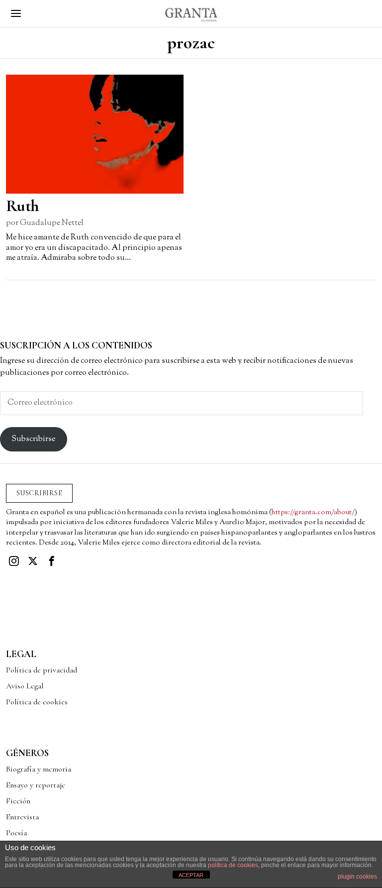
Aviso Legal (24, 686)
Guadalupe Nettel (52, 223)
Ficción (18, 801)
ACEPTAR (191, 875)
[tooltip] (14, 561)
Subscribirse (33, 439)
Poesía (16, 833)
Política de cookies (37, 702)
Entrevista (22, 817)
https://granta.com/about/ (313, 512)
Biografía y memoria (38, 769)
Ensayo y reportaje (35, 785)
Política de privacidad (41, 670)
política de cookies (233, 865)
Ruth (22, 206)
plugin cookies (357, 876)
